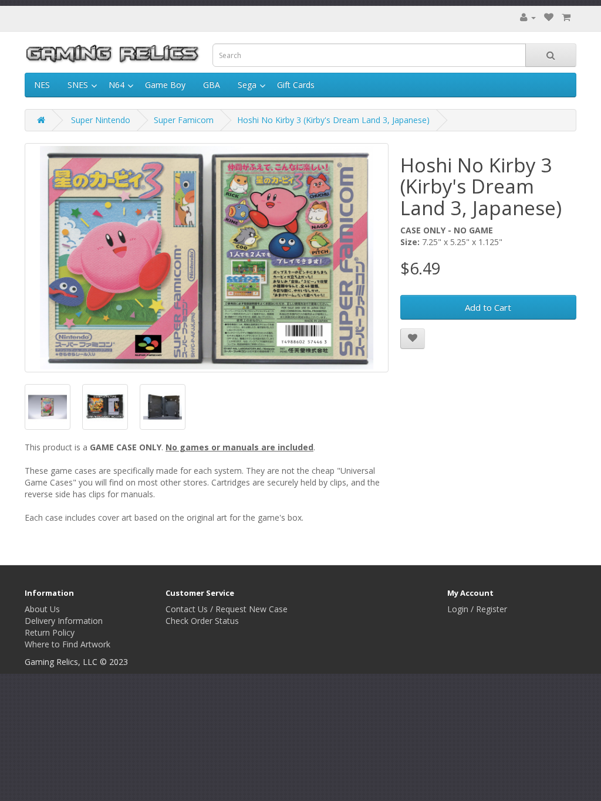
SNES (77, 84)
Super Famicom (184, 119)
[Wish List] (548, 17)
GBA (211, 84)
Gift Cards (296, 84)
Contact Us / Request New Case (227, 609)
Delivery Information (64, 620)
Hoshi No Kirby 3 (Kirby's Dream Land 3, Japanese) (333, 119)
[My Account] (528, 17)
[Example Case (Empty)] (162, 407)
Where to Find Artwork (67, 644)
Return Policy (50, 632)
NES (42, 84)
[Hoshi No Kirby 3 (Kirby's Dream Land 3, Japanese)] (207, 257)
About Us (42, 609)
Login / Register (477, 609)
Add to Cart (488, 307)
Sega (247, 84)
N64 (116, 84)
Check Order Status (202, 620)
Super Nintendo (100, 119)
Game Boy (165, 84)
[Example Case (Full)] (105, 407)
